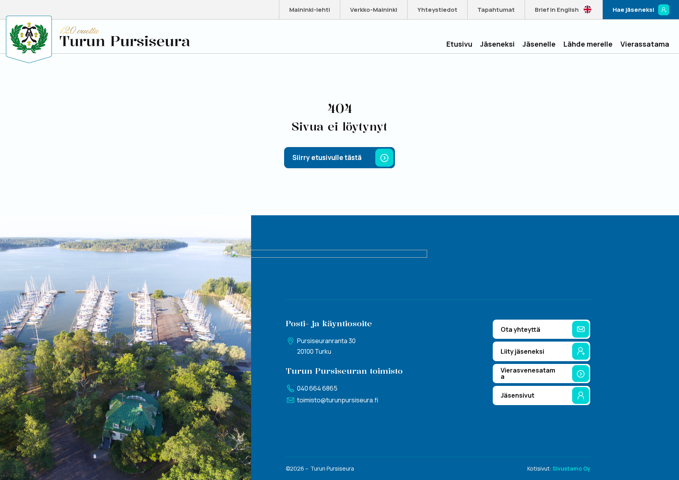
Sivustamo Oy (571, 468)
